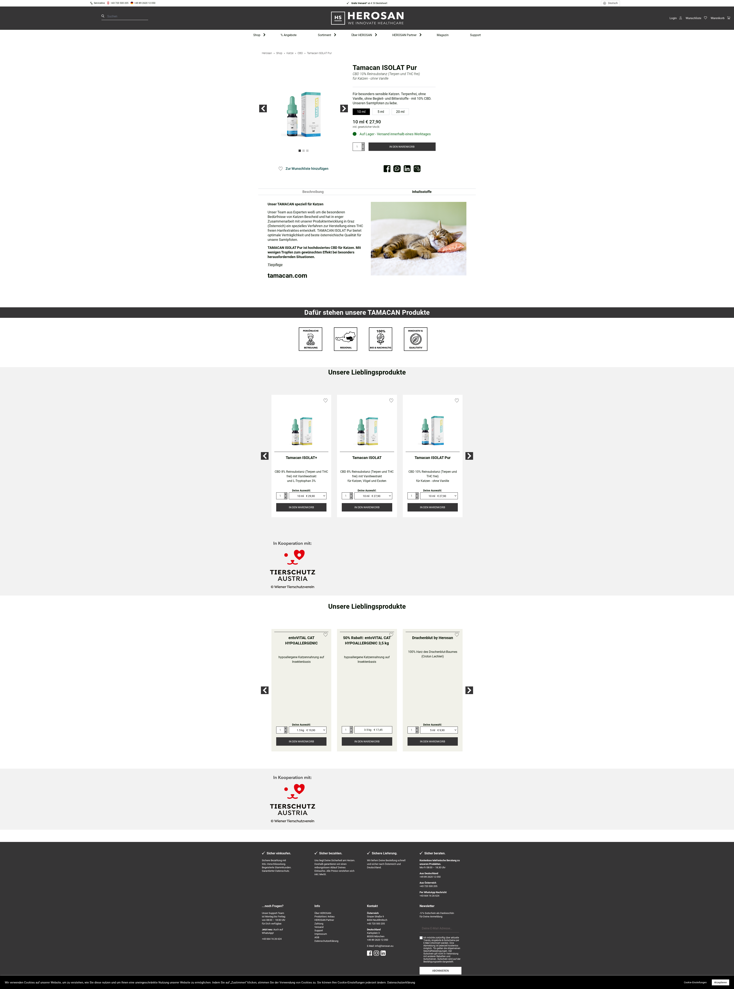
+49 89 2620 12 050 (144, 3)
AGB (316, 939)
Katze (290, 53)
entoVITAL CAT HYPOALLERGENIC (301, 694)
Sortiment (324, 35)
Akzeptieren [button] (720, 982)
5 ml (381, 112)
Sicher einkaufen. (279, 855)
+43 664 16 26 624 (429, 897)
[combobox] (307, 496)
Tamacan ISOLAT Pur (319, 53)
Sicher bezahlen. (330, 855)
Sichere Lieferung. (384, 855)
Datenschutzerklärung (326, 942)
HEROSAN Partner (404, 35)
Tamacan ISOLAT (367, 457)
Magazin (443, 35)
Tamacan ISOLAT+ (301, 457)
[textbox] (306, 496)
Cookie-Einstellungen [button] (695, 982)
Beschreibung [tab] (313, 192)
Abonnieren (440, 972)
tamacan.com (287, 275)
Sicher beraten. (435, 855)
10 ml (361, 112)
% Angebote (288, 35)
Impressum (320, 935)
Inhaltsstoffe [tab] (422, 192)
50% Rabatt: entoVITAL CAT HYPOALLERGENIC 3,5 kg (367, 694)
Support (475, 35)
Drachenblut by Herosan (432, 692)
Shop (256, 35)
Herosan (267, 53)
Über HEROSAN (361, 35)
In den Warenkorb (402, 146)
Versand (318, 928)
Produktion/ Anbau (324, 918)
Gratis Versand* (359, 3)
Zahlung (318, 925)
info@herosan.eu (384, 947)
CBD (300, 53)
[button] (263, 108)
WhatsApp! (268, 934)
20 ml (400, 112)
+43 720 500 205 (119, 3)
